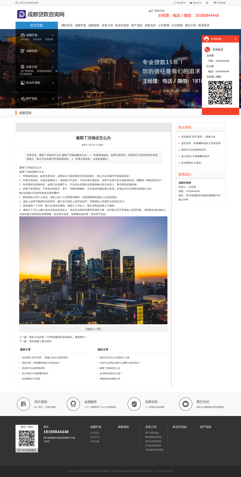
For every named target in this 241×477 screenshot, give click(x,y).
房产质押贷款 (152, 433)
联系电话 (204, 25)
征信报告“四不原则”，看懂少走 (198, 136)
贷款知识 (150, 25)
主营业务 (94, 441)
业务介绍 (107, 25)
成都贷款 (94, 25)
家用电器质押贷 (153, 437)
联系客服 (221, 3)
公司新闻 (163, 25)
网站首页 (67, 25)
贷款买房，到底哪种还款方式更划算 (201, 143)
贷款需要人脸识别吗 (40, 341)
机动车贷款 (122, 25)
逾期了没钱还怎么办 (110, 368)
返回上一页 (93, 329)
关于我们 (94, 433)
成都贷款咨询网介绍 (110, 378)
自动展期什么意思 (31, 378)
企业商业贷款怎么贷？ (111, 373)
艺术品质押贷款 (153, 445)
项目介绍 (190, 25)
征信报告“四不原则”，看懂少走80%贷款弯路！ (46, 357)
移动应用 (181, 3)
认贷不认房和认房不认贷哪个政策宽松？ (120, 362)
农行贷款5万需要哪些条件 (35, 373)
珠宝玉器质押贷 (153, 441)
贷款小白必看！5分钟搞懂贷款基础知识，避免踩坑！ (58, 337)
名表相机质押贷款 (154, 449)
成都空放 (80, 25)
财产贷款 (137, 25)
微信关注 (197, 3)
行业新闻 (177, 25)
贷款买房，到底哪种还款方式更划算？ (41, 362)
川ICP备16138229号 (164, 471)
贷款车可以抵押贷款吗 (33, 368)
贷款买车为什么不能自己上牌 (114, 357)
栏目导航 (36, 25)
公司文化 (94, 437)
